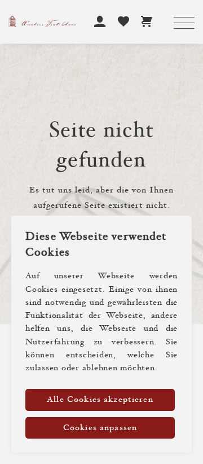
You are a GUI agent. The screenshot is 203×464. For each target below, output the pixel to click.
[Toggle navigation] (184, 24)
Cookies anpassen (100, 428)
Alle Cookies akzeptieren (100, 400)
